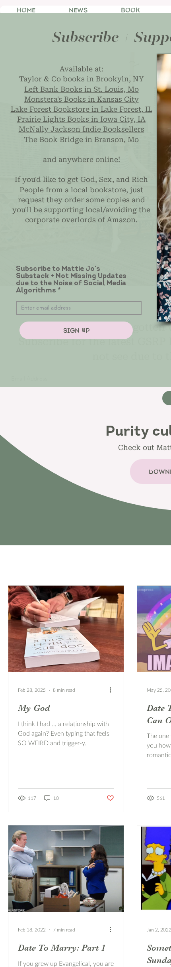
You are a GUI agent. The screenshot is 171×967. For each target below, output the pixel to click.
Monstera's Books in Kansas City (81, 99)
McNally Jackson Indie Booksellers (81, 129)
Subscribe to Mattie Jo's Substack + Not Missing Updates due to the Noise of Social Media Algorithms (71, 280)
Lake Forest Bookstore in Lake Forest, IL (81, 109)
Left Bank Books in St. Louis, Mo (81, 89)
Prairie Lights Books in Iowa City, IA (81, 119)
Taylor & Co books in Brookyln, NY (81, 79)
